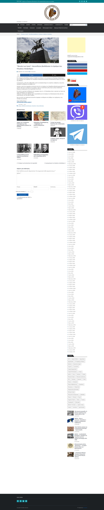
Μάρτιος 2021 (71, 276)
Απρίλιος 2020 (71, 298)
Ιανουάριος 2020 (71, 303)
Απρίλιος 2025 (71, 182)
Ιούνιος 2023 (71, 225)
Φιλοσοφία (25, 27)
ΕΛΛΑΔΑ (22, 24)
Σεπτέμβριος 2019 (71, 311)
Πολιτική (74, 397)
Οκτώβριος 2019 (71, 309)
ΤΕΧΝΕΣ (20, 27)
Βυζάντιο (70, 364)
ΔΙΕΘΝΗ (28, 24)
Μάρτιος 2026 (71, 161)
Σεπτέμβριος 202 (71, 351)
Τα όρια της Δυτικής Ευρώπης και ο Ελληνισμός (57, 123)
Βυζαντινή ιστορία (77, 364)
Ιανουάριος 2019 (71, 326)
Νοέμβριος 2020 (71, 284)
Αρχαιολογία (82, 359)
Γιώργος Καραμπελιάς (72, 369)
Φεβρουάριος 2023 (72, 232)
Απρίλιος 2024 (71, 205)
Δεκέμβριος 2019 (71, 305)
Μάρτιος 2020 (71, 300)
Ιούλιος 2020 (71, 292)
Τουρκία (83, 399)
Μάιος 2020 (70, 296)
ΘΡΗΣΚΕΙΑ (39, 24)
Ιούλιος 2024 (71, 200)
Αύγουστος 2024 (71, 198)
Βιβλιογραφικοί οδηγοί (47, 27)
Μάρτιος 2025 (71, 184)
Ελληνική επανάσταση (81, 376)
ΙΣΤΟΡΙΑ (34, 24)
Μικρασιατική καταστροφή (73, 389)
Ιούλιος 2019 (70, 315)
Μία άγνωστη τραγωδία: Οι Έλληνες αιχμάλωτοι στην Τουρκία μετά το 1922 (81, 413)
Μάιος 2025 (70, 181)
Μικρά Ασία (77, 387)
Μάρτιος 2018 (71, 346)
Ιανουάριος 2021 (71, 280)
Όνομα (18, 186)
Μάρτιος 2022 (71, 253)
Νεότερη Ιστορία (71, 392)
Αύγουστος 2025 (71, 175)
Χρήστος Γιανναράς (72, 404)
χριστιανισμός (81, 407)
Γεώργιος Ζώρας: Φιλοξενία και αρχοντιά (57, 139)
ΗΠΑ (69, 379)
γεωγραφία (38, 27)
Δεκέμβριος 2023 (71, 213)
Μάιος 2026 (70, 158)
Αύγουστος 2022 (71, 244)
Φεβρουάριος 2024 (72, 209)
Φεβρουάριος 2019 (72, 324)
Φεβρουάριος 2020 (72, 301)
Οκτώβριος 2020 (71, 286)
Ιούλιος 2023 (71, 223)
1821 (69, 359)
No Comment (32, 71)
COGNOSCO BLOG (48, 24)
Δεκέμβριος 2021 (71, 259)
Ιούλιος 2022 (71, 246)
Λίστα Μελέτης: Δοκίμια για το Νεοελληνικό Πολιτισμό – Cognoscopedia (81, 428)
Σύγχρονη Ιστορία (71, 399)
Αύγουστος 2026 (71, 152)
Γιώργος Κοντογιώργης (72, 371)
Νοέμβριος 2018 (71, 330)
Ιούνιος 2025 (71, 179)
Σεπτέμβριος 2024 (71, 196)
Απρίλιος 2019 (71, 321)
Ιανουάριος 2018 (71, 349)
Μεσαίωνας (70, 387)
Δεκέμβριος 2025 (71, 167)
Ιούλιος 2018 (70, 338)
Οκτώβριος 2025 (71, 171)
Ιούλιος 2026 (71, 154)
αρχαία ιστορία (80, 404)
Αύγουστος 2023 (71, 221)
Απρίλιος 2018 (71, 344)
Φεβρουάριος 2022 (72, 255)
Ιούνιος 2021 (70, 271)
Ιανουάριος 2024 (71, 211)
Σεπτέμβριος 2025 (71, 173)
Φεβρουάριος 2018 (72, 347)
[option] (40, 1)
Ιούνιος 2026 (71, 156)
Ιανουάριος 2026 (71, 165)
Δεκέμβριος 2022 (71, 236)
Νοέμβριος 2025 (71, 169)
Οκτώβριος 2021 (71, 263)
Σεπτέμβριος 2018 (71, 334)
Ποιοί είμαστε (20, 31)
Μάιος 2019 (70, 319)
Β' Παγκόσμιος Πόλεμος (79, 361)
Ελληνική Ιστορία (71, 376)
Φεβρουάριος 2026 (72, 163)
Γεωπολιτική (76, 366)
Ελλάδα (83, 374)
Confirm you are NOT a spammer (24, 198)
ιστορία (69, 407)
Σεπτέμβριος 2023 (71, 219)
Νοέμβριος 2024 (71, 192)
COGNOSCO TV (59, 24)
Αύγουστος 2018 (71, 336)
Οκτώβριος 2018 (71, 332)
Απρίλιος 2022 (71, 252)
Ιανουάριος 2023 (71, 234)
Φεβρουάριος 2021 (72, 278)
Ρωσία (79, 397)
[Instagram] (82, 1)
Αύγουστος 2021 (71, 267)
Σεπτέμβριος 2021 (71, 265)
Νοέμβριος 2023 (71, 215)
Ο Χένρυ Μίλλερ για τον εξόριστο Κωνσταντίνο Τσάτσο (23, 156)
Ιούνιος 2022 (71, 248)
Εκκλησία (78, 374)
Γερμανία (70, 366)
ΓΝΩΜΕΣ (66, 24)
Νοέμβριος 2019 (71, 307)
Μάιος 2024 (70, 204)
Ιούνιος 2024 (71, 202)
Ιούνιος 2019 (70, 317)
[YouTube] (84, 1)
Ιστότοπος (52, 186)
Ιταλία (84, 379)
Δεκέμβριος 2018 (71, 328)
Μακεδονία (81, 384)
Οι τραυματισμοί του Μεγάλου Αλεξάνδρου (55, 163)
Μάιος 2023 (70, 227)
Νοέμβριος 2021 (71, 261)
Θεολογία (73, 379)
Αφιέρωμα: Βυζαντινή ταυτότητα (61, 27)
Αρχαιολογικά (70, 361)
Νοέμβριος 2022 (71, 238)
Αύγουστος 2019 (71, 313)
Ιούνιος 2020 (71, 294)
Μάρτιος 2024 (71, 207)
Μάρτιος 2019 (71, 323)
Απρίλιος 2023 (71, 229)
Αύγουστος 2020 (71, 290)
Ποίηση (69, 397)
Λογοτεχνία (32, 27)
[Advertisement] (76, 45)
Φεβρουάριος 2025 (72, 186)
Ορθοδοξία (82, 394)
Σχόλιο (19, 173)
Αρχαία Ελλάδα (75, 359)
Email (35, 186)
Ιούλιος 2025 (71, 177)
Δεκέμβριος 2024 (71, 190)
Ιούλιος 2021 (70, 269)
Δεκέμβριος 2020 (71, 282)
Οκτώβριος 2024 (71, 194)
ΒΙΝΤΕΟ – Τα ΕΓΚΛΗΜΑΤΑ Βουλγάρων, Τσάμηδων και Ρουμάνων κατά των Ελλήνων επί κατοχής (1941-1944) (81, 437)
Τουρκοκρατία (70, 402)
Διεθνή (69, 374)
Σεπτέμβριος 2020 (71, 288)
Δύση (74, 374)
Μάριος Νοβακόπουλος (72, 384)
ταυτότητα (75, 407)
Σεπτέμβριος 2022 (71, 242)
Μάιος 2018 (70, 342)
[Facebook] (80, 1)
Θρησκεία (79, 379)
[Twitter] (86, 1)
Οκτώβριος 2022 (71, 240)
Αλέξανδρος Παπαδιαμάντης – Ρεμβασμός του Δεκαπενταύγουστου (41, 124)
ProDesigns (85, 507)
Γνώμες (80, 371)
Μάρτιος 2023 (71, 230)
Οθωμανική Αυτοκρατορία (73, 394)
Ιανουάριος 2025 (71, 188)
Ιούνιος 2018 (70, 340)
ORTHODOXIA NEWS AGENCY (24, 102)
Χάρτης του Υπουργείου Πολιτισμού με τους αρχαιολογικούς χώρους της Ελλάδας (38, 1)
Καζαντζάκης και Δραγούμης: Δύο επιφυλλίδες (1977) (41, 155)
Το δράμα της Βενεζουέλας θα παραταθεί (27, 163)
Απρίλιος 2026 (71, 159)
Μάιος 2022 (70, 250)
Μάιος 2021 (70, 273)
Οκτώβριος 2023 (71, 217)
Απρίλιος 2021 (71, 275)
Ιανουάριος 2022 (71, 257)
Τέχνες (78, 399)
